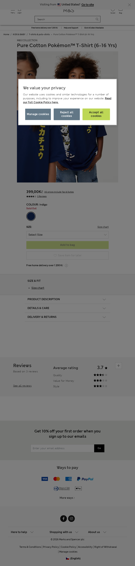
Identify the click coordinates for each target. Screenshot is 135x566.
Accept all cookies (96, 114)
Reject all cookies (66, 114)
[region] (67, 102)
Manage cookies (38, 114)
